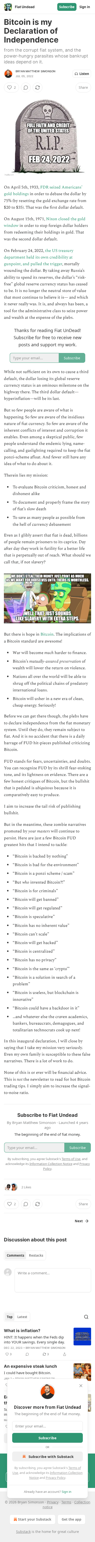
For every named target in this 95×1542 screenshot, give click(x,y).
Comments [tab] (15, 1255)
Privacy (52, 1502)
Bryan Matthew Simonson (35, 71)
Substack (23, 1531)
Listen (84, 74)
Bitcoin (47, 634)
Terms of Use (71, 1159)
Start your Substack (34, 1519)
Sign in (84, 7)
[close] (81, 1386)
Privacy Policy (55, 1477)
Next (79, 1221)
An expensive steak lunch (30, 1366)
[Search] (86, 1317)
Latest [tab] (22, 1317)
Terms (66, 1502)
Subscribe (67, 7)
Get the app (71, 1519)
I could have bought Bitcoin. (27, 1372)
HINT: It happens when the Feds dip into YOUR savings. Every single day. (34, 1339)
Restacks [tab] (36, 1255)
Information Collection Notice (50, 1164)
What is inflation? (22, 1330)
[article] (47, 1342)
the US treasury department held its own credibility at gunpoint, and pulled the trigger (38, 257)
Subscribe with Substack (51, 1456)
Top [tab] (9, 1317)
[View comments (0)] (26, 87)
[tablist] (25, 1255)
